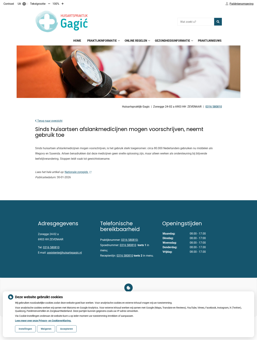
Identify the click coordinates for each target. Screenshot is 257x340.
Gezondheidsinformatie (172, 40)
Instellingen (25, 328)
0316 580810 (51, 247)
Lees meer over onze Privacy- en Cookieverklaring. (43, 320)
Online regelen (136, 40)
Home (77, 40)
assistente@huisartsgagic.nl (64, 252)
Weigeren (46, 328)
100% (55, 3)
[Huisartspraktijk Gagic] (61, 21)
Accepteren (66, 328)
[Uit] (25, 4)
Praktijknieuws (210, 40)
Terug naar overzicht (49, 120)
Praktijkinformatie (102, 40)
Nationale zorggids (77, 172)
